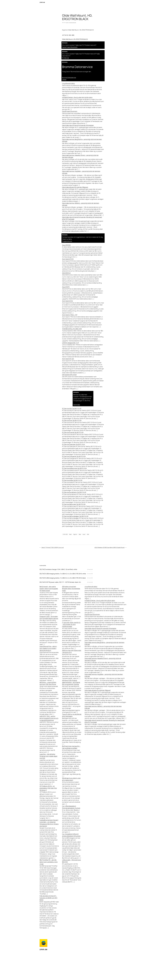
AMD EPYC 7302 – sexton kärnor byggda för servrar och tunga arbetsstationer (49, 718)
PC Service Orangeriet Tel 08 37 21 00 (74, 456)
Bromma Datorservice (69, 78)
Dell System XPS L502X (69, 375)
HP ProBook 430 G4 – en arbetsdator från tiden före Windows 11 (48, 788)
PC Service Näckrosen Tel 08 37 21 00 (73, 504)
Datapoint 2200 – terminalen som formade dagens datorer (49, 617)
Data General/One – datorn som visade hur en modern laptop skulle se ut (48, 648)
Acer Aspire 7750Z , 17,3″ (69, 315)
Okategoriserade (72, 22)
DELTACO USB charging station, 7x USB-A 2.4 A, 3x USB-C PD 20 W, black (63, 578)
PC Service (65, 58)
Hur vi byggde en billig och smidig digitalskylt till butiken (71, 835)
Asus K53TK (66, 287)
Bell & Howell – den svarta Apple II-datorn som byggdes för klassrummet (49, 589)
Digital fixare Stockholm (69, 111)
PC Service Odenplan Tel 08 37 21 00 (73, 444)
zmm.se (42, 2)
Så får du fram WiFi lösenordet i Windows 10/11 (71, 651)
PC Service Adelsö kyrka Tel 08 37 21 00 (74, 468)
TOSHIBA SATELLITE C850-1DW (72, 329)
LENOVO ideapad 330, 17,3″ (70, 343)
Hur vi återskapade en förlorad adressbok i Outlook (71, 807)
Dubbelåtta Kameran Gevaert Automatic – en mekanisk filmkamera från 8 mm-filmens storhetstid (49, 823)
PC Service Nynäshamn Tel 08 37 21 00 (74, 492)
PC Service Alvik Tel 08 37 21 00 (72, 420)
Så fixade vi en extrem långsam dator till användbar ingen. (71, 589)
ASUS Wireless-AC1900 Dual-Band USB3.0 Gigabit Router (109, 547)
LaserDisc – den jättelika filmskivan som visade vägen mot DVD (48, 756)
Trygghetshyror (67, 241)
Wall (88, 534)
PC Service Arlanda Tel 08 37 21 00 (73, 432)
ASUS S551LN (66, 273)
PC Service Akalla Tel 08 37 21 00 (72, 480)
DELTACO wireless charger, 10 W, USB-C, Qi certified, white (58, 569)
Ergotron (75, 534)
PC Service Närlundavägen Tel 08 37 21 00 (75, 516)
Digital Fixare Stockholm (69, 47)
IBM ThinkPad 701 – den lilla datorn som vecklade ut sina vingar (48, 862)
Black (70, 534)
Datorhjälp (76, 405)
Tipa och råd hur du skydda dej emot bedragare (71, 715)
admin (67, 22)
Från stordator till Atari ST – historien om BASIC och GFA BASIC (48, 898)
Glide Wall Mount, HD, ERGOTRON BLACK (75, 39)
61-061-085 (65, 534)
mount (84, 534)
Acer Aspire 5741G (68, 259)
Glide (80, 534)
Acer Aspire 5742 (67, 301)
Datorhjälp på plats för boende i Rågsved (75, 187)
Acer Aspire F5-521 (68, 359)
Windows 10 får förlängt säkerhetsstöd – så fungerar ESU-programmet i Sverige (71, 682)
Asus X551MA (66, 245)
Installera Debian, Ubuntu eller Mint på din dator (77, 97)
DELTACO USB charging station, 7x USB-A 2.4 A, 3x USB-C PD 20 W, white (63, 574)
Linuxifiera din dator (68, 83)
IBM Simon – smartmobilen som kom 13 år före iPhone (48, 683)
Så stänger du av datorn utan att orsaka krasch (71, 779)
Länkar (64, 80)
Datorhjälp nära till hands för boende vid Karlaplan (78, 125)
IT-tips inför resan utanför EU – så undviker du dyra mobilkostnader (71, 625)
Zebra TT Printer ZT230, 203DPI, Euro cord (52, 547)
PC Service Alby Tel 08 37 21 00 (71, 409)
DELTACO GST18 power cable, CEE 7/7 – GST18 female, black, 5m (60, 582)
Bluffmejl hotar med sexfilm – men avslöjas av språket (71, 747)
